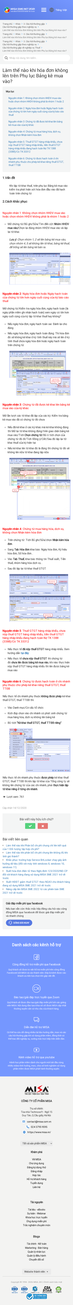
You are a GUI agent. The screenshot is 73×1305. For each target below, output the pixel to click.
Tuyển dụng (36, 1183)
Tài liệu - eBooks (36, 1209)
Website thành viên (34, 1271)
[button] (30, 826)
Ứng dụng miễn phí (36, 1221)
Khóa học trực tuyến (36, 1217)
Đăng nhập (36, 1171)
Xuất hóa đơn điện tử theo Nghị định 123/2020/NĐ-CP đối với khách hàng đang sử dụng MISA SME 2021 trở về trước (35, 874)
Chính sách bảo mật (53, 1282)
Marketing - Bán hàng (36, 1247)
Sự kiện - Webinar (36, 1213)
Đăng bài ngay (21, 922)
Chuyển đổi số (36, 1259)
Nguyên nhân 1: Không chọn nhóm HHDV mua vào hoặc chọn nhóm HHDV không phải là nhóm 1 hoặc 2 (36, 100)
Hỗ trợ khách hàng (36, 1179)
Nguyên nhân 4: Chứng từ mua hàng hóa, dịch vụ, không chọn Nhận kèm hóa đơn (34, 133)
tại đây (25, 653)
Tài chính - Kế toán (37, 1243)
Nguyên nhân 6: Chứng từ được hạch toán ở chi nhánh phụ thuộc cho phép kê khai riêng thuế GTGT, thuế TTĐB (36, 162)
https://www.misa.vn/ (39, 1132)
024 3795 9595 (39, 1126)
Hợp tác (36, 1175)
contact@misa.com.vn (39, 1121)
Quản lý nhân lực (36, 1251)
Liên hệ (36, 1187)
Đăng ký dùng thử (36, 1167)
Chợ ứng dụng (36, 1163)
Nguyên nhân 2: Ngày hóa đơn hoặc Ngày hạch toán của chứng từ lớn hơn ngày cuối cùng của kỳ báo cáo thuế (36, 111)
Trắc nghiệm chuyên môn (36, 1225)
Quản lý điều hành (36, 1255)
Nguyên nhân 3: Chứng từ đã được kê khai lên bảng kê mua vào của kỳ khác (35, 123)
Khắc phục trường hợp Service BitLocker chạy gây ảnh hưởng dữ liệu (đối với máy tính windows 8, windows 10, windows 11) (35, 863)
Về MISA (36, 1159)
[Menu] (43, 10)
